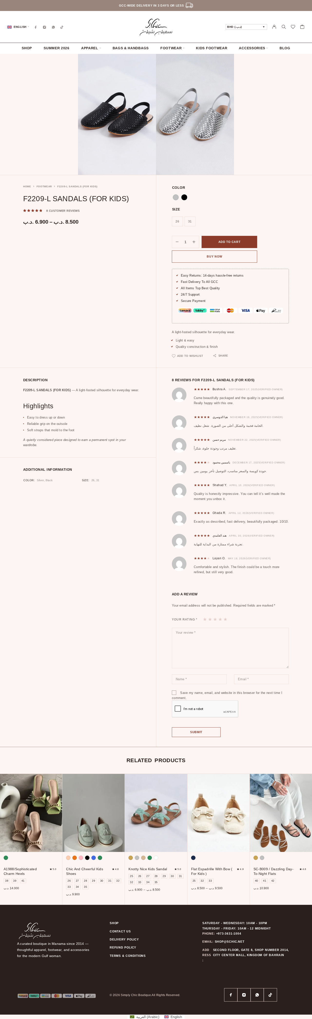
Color (178, 188)
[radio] (176, 197)
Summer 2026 (56, 48)
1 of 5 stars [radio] (205, 619)
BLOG (285, 48)
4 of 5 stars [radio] (220, 619)
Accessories (252, 48)
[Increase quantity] (196, 242)
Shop (27, 48)
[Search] (283, 27)
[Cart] (302, 27)
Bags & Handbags (131, 48)
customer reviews (62, 210)
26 (93, 480)
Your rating (185, 619)
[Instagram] (45, 27)
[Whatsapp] (53, 27)
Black (49, 480)
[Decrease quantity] (175, 242)
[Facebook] (36, 27)
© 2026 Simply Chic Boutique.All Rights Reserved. (145, 995)
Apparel (89, 48)
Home (27, 186)
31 (97, 480)
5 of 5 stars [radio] (225, 619)
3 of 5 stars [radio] (215, 619)
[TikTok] (62, 27)
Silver (40, 480)
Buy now (214, 256)
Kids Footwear (211, 48)
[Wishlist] (293, 27)
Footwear (171, 48)
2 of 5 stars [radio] (210, 619)
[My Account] (274, 27)
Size (176, 209)
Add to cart (229, 242)
